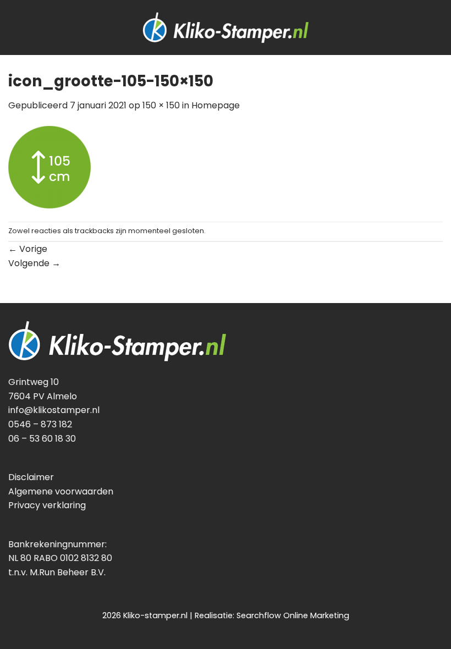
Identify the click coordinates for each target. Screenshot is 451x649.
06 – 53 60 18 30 (42, 438)
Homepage (215, 105)
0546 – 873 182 (40, 424)
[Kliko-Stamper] (225, 27)
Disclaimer (31, 477)
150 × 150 (161, 105)
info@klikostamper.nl (54, 410)
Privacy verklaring (47, 505)
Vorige (27, 249)
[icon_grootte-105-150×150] (49, 166)
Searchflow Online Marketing (293, 615)
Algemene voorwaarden (60, 491)
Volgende (34, 263)
